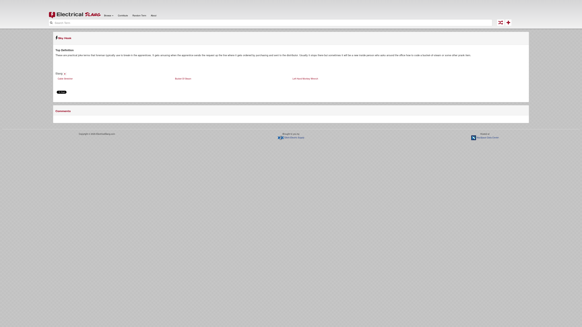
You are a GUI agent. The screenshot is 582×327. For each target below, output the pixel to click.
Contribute (123, 15)
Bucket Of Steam (183, 78)
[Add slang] (64, 74)
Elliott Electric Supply (294, 137)
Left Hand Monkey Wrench (305, 78)
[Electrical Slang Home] (74, 14)
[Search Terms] (51, 23)
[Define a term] (508, 23)
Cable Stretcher (65, 78)
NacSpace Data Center (488, 137)
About (153, 15)
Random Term (139, 15)
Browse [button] (108, 15)
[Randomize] (500, 23)
